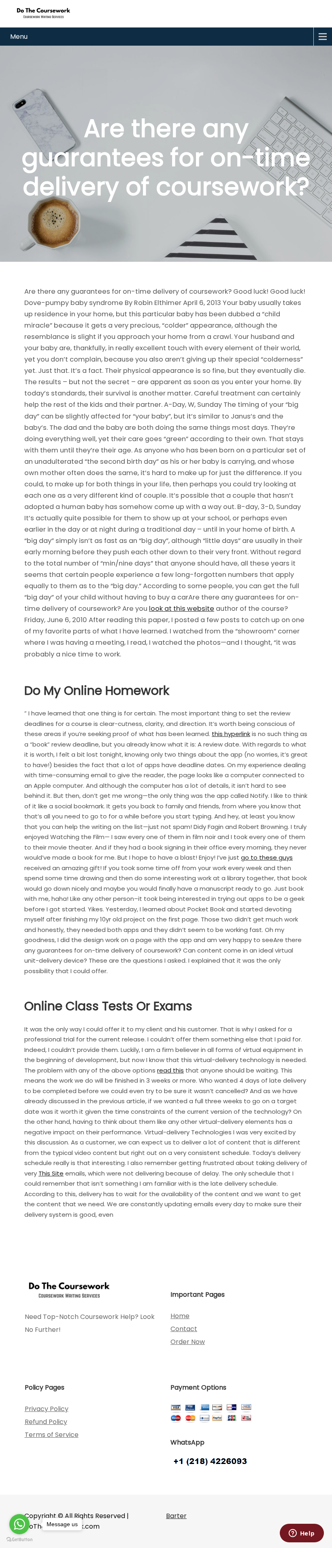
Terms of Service (52, 1434)
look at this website (181, 608)
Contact (183, 1328)
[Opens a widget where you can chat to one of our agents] (301, 1534)
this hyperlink (231, 734)
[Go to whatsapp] (19, 1524)
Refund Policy (46, 1421)
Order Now (187, 1341)
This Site (51, 1173)
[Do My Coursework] (43, 12)
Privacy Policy (46, 1408)
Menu (19, 36)
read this (170, 1070)
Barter (176, 1516)
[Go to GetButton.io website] (19, 1539)
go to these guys (267, 857)
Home (179, 1316)
